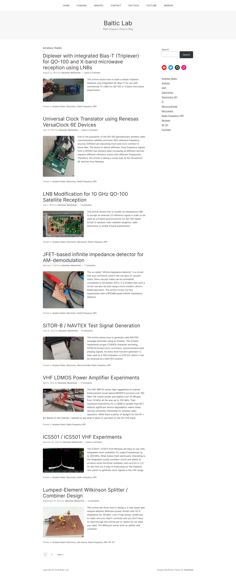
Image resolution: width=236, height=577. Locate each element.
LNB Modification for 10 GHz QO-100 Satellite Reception (85, 197)
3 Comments (86, 205)
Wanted (98, 5)
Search (165, 49)
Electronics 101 (169, 97)
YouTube (151, 5)
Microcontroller (83, 365)
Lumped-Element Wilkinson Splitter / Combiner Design (85, 493)
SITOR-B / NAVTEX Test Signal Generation (91, 326)
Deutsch (133, 5)
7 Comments (89, 265)
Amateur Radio (58, 106)
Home (66, 5)
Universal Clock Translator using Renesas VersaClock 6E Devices (90, 122)
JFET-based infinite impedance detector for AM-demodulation (93, 257)
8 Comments (87, 330)
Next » (61, 554)
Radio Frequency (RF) (87, 106)
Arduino (166, 83)
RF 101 (112, 542)
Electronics (71, 106)
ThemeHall (188, 570)
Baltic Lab (118, 23)
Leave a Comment (92, 72)
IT (163, 101)
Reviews (166, 120)
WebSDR (168, 5)
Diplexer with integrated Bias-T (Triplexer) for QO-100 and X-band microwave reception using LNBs (91, 62)
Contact (116, 5)
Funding (82, 5)
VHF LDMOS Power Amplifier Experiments (91, 378)
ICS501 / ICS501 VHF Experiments (82, 437)
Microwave (82, 242)
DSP (164, 88)
